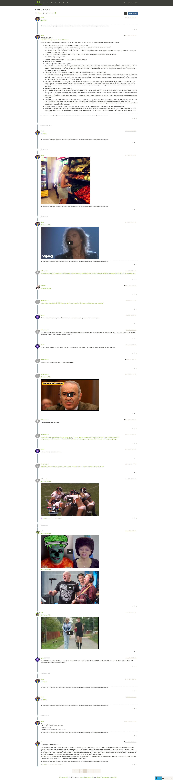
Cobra (42, 315)
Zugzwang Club (63, 777)
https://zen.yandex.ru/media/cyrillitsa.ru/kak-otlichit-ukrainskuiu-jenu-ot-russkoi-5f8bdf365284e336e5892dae (72, 466)
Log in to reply (133, 13)
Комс (42, 17)
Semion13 (43, 285)
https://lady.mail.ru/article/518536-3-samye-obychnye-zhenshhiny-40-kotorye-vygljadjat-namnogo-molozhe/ (72, 303)
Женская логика (46, 288)
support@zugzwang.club (87, 777)
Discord (99, 777)
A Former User (45, 271)
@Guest (48, 658)
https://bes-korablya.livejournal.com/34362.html (54, 40)
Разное (40, 13)
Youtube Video (46, 225)
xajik (42, 531)
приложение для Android (109, 777)
